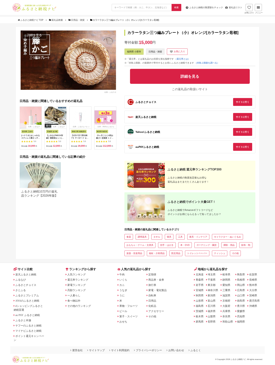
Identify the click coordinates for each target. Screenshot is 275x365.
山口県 (241, 295)
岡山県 (241, 285)
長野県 (212, 321)
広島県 (241, 290)
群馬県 (200, 321)
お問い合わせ (176, 350)
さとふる (20, 290)
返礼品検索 (57, 20)
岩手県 (200, 285)
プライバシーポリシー (149, 350)
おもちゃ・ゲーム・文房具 (139, 245)
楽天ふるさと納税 (25, 274)
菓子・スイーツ (128, 316)
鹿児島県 (254, 300)
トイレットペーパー (197, 253)
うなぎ (123, 290)
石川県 (212, 306)
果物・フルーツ (128, 306)
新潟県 (212, 295)
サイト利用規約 (120, 350)
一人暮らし (73, 295)
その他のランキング (79, 306)
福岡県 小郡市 (134, 51)
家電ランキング (76, 285)
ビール (123, 311)
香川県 (241, 306)
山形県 (200, 300)
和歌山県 (227, 321)
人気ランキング (76, 274)
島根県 (241, 279)
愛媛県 (241, 311)
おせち (123, 321)
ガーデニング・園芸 (206, 245)
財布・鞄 (245, 245)
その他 (235, 253)
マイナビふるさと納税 (28, 330)
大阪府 (226, 306)
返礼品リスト (235, 7)
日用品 (152, 300)
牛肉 (122, 274)
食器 (128, 237)
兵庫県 (226, 311)
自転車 (152, 295)
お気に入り (249, 13)
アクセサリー (156, 311)
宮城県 (200, 290)
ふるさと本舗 (23, 320)
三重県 (226, 290)
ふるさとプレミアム (27, 295)
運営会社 (77, 350)
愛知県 (226, 285)
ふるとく (195, 350)
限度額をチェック (206, 7)
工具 (180, 237)
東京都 (212, 285)
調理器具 (142, 237)
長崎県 (253, 279)
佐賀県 (253, 274)
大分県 (253, 290)
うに (122, 295)
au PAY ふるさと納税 (27, 315)
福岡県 (241, 321)
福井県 (212, 311)
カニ (122, 285)
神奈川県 (213, 290)
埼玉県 (212, 274)
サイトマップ (97, 350)
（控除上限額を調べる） (207, 63)
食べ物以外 (73, 300)
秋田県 (200, 295)
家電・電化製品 (157, 290)
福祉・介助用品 (157, 253)
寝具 (169, 237)
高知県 (241, 316)
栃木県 (200, 316)
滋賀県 (226, 295)
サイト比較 (25, 269)
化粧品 (152, 306)
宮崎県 (253, 295)
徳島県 (241, 300)
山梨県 (212, 316)
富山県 (212, 300)
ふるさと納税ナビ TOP (32, 20)
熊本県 (253, 285)
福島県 (200, 306)
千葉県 (212, 279)
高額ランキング (76, 290)
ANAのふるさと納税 (27, 300)
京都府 (226, 300)
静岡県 (226, 279)
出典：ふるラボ (110, 92)
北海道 (200, 274)
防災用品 (175, 253)
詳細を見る (34, 35)
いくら (123, 279)
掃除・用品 (229, 245)
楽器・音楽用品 (134, 253)
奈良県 (226, 316)
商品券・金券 (156, 279)
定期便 (152, 274)
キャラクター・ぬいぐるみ (227, 237)
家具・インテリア (198, 237)
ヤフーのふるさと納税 (28, 325)
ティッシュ (219, 253)
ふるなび (20, 279)
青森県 (200, 279)
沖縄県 (253, 306)
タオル (156, 237)
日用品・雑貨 (78, 20)
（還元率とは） (182, 59)
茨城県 (200, 311)
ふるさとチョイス (25, 285)
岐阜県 (226, 274)
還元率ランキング (77, 279)
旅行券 (152, 285)
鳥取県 (241, 274)
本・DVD (185, 245)
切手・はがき (167, 245)
